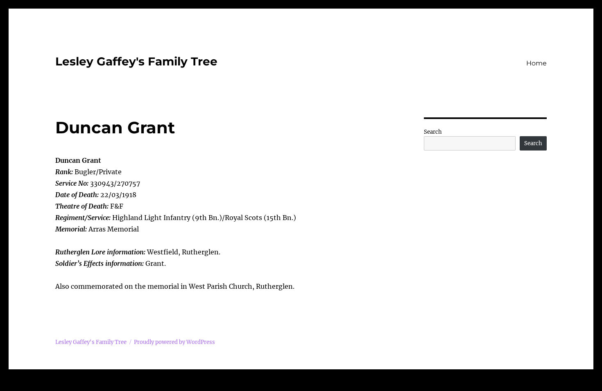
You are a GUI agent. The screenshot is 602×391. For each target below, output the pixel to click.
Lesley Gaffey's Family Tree (136, 61)
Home (536, 63)
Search (433, 131)
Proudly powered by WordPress (174, 342)
